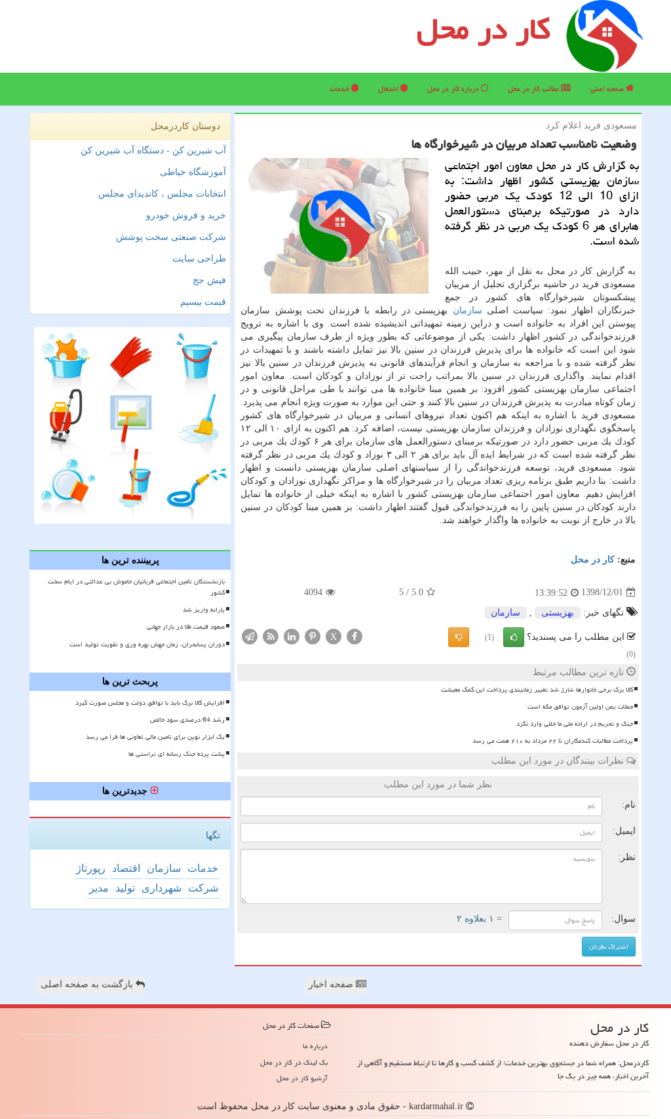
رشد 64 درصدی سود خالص (187, 719)
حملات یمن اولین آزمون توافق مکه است (580, 706)
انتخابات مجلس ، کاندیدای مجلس (162, 194)
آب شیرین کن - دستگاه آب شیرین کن (153, 150)
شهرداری (162, 887)
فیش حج (209, 280)
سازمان (467, 310)
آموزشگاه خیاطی (193, 172)
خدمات (340, 89)
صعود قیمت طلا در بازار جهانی (186, 626)
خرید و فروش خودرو (186, 215)
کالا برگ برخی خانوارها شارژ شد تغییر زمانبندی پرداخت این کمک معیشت (537, 689)
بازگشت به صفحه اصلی (88, 984)
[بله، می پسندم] (513, 637)
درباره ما (315, 1046)
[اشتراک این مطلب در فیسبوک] (354, 635)
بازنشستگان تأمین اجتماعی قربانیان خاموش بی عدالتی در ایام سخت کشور (136, 587)
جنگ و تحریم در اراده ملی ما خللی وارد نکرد (574, 723)
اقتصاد (126, 868)
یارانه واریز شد (204, 609)
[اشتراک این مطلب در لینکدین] (291, 635)
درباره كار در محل (454, 89)
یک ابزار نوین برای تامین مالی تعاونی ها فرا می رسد (155, 736)
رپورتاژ (90, 868)
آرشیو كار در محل (302, 1078)
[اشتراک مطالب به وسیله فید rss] (270, 635)
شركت (203, 887)
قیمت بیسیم (203, 302)
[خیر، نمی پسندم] (458, 637)
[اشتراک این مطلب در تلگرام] (249, 635)
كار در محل (593, 559)
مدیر (99, 887)
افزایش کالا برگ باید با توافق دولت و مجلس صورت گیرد (150, 702)
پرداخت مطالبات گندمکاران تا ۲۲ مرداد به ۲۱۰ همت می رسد (552, 740)
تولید (125, 887)
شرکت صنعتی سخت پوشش (171, 237)
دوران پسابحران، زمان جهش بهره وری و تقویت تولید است (147, 644)
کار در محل (483, 29)
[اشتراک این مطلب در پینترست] (312, 635)
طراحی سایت (199, 259)
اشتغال (389, 89)
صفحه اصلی (608, 89)
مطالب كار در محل (534, 89)
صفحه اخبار (332, 984)
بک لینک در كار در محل (294, 1062)
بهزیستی (557, 613)
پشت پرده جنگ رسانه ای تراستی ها (176, 753)
